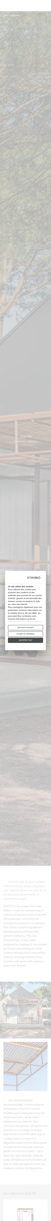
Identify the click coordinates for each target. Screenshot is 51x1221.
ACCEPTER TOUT (25, 640)
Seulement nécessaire (25, 627)
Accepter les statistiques (25, 634)
